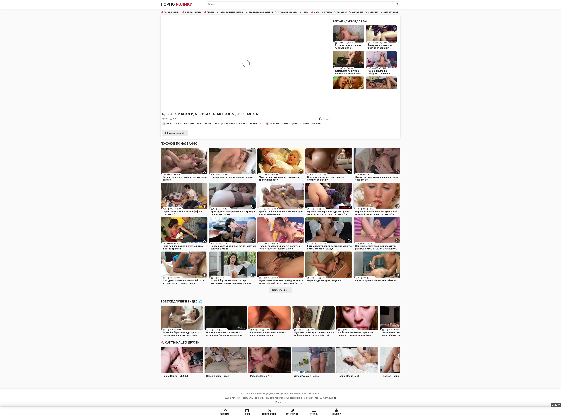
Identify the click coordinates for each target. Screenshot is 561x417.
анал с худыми (390, 12)
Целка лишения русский (261, 12)
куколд (328, 12)
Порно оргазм (212, 124)
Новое (247, 414)
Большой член (229, 124)
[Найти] (397, 4)
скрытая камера (193, 12)
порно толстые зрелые (231, 12)
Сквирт (199, 124)
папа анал (342, 12)
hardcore (275, 124)
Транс (305, 12)
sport (306, 124)
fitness (297, 124)
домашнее (357, 12)
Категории (292, 414)
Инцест (210, 12)
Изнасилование (172, 12)
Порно (177, 4)
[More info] (204, 171)
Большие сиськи (248, 124)
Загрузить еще (279, 290)
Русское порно (174, 124)
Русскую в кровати (287, 12)
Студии (314, 414)
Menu (554, 405)
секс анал (373, 12)
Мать (316, 12)
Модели (336, 414)
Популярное (269, 414)
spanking (286, 124)
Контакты (280, 402)
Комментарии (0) (175, 133)
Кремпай (189, 124)
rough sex (316, 124)
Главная (224, 414)
